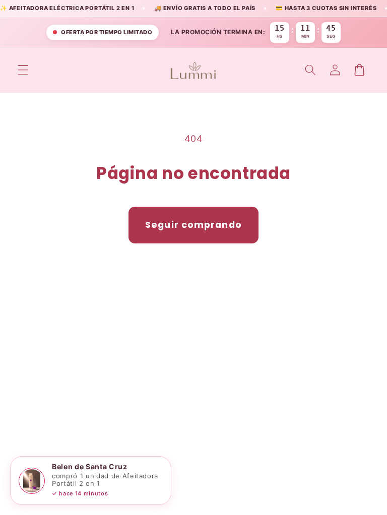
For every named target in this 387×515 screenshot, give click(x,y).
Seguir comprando (193, 225)
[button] (23, 70)
